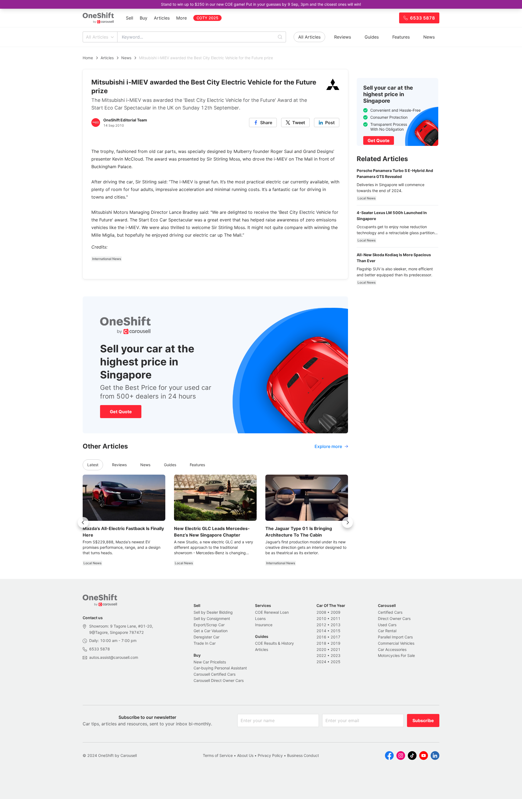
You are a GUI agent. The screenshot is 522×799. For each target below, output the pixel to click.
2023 (335, 655)
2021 (335, 649)
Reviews (342, 37)
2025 (335, 661)
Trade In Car (205, 643)
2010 (321, 618)
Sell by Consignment (212, 618)
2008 (321, 612)
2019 (335, 643)
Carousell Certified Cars (214, 674)
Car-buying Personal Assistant (220, 668)
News (429, 37)
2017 (335, 637)
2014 (321, 630)
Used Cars (387, 624)
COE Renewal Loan (272, 612)
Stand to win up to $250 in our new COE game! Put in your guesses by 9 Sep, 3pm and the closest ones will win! (261, 4)
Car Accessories (392, 649)
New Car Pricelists (210, 662)
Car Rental (387, 630)
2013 (335, 624)
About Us (245, 755)
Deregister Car (206, 637)
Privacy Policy (270, 755)
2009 (335, 612)
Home (88, 57)
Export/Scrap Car (209, 624)
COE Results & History (274, 643)
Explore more (328, 446)
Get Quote (121, 411)
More (181, 18)
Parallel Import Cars (395, 637)
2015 (335, 630)
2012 (321, 624)
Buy (143, 18)
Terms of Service (218, 755)
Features (401, 37)
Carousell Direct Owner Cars (219, 680)
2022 (321, 655)
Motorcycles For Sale (396, 655)
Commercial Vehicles (396, 643)
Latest (92, 464)
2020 (321, 649)
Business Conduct (303, 755)
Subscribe (423, 720)
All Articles (97, 37)
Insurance (263, 624)
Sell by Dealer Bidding (213, 612)
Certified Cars (390, 612)
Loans (260, 618)
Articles (162, 18)
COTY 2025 (207, 17)
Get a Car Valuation (211, 630)
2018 (321, 643)
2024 (321, 661)
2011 (335, 618)
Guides (372, 37)
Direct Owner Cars (394, 618)
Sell (129, 18)
